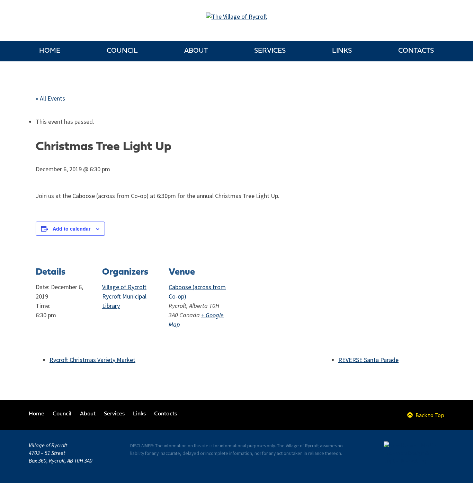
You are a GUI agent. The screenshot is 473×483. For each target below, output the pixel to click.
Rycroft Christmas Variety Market (92, 360)
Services (270, 51)
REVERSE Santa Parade (368, 360)
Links (342, 51)
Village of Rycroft (124, 287)
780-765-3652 (44, 468)
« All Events (50, 98)
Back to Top (429, 415)
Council (122, 51)
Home (49, 51)
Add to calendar (71, 228)
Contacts (416, 51)
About (196, 51)
